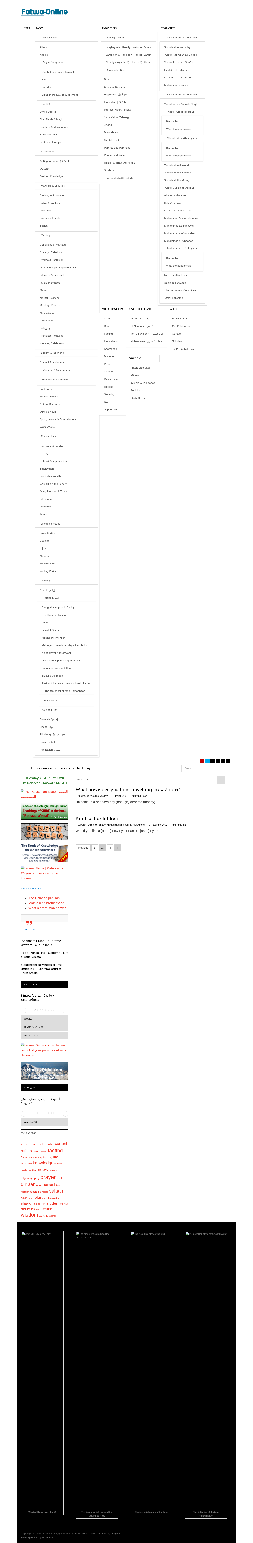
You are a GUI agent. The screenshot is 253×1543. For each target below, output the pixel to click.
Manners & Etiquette (53, 185)
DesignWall (116, 1533)
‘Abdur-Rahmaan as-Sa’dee (180, 54)
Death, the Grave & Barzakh (58, 71)
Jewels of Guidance (140, 309)
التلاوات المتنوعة (30, 1122)
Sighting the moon (52, 675)
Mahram (45, 555)
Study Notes (138, 398)
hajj (40, 1157)
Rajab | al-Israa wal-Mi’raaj (119, 162)
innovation (26, 1163)
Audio (173, 309)
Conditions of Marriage (53, 244)
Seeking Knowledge (51, 176)
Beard (107, 79)
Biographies (168, 28)
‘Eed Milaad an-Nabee (55, 379)
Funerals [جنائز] (49, 719)
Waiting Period (48, 571)
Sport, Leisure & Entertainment (58, 419)
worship (43, 1215)
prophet (60, 1178)
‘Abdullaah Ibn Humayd (178, 172)
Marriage (46, 235)
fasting (55, 1150)
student (52, 1203)
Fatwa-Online (80, 1533)
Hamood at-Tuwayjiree (177, 77)
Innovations (111, 341)
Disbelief (45, 104)
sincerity (41, 1204)
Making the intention (53, 637)
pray (36, 1178)
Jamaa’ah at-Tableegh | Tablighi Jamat (128, 54)
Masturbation (47, 312)
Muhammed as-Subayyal (179, 225)
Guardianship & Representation (58, 267)
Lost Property (48, 388)
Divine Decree (48, 111)
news (43, 1169)
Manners (109, 356)
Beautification (48, 533)
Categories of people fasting (58, 607)
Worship (46, 580)
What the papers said (178, 128)
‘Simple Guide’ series (143, 382)
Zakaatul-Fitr (49, 709)
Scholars (177, 341)
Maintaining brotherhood (46, 903)
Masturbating (111, 132)
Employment (47, 468)
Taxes (43, 514)
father (24, 1157)
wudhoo (52, 1216)
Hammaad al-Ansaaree (178, 210)
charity (41, 1144)
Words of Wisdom (112, 309)
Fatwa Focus (109, 28)
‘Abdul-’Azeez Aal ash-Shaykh (181, 104)
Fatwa (39, 28)
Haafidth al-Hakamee (176, 69)
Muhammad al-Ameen (177, 85)
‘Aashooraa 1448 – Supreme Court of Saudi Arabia (41, 943)
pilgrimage (27, 1178)
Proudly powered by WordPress (37, 1537)
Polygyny (45, 328)
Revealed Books (49, 134)
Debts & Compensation (53, 461)
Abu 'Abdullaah (139, 796)
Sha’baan (109, 170)
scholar (34, 1197)
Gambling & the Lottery (53, 483)
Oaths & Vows (48, 411)
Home (27, 28)
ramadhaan (53, 1185)
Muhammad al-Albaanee (178, 240)
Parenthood (47, 320)
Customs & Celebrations (57, 369)
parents (53, 1170)
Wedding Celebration (52, 343)
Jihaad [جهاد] (47, 726)
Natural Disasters (50, 404)
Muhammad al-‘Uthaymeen (183, 248)
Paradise (47, 87)
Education (45, 210)
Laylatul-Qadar (50, 630)
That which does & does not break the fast (66, 683)
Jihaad (108, 124)
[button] (23, 1010)
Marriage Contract (50, 305)
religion (45, 1192)
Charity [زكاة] (47, 590)
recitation (25, 1192)
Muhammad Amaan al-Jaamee (182, 218)
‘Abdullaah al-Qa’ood (176, 164)
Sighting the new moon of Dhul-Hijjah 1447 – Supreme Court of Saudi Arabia (42, 969)
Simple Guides (31, 984)
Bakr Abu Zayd (173, 202)
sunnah (64, 1204)
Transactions (48, 436)
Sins (106, 401)
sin (35, 1203)
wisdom (29, 1215)
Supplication (111, 409)
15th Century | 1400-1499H (181, 94)
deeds (44, 1151)
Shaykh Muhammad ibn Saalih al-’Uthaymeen (122, 825)
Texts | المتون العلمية (183, 348)
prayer (48, 1177)
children (50, 1144)
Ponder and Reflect (115, 155)
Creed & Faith (49, 37)
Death (107, 326)
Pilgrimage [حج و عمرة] (53, 734)
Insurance (45, 506)
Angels (44, 54)
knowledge (43, 1163)
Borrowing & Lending (52, 445)
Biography (172, 121)
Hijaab (43, 548)
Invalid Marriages (50, 282)
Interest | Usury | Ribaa (117, 109)
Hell (44, 79)
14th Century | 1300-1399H (181, 37)
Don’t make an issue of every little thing (57, 768)
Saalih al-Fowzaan (175, 282)
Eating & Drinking (50, 202)
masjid (24, 1170)
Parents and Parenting (117, 147)
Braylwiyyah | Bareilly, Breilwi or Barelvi (128, 47)
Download (135, 358)
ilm (55, 1157)
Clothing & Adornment (52, 195)
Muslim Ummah (49, 396)
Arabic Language (182, 318)
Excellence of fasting (54, 614)
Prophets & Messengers (54, 126)
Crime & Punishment (52, 362)
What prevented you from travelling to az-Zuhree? (129, 789)
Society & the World (52, 352)
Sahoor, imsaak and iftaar (57, 668)
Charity (44, 453)
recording (35, 1191)
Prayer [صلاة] (47, 742)
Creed (107, 318)
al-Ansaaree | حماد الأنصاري (146, 341)
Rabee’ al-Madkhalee (176, 275)
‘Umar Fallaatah (173, 297)
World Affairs (47, 426)
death (36, 1151)
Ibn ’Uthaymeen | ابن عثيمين (147, 333)
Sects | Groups (115, 37)
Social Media (138, 390)
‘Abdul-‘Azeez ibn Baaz (180, 111)
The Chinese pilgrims (44, 898)
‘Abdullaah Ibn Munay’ (177, 180)
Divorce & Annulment (52, 259)
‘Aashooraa (50, 700)
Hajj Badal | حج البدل (116, 94)
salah (24, 1197)
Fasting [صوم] (51, 597)
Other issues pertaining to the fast (61, 660)
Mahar (43, 290)
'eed (23, 1144)
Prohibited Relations (51, 335)
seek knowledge (50, 1198)
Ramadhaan (111, 379)
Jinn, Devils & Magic (51, 119)
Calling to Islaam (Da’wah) (55, 161)
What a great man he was (47, 908)
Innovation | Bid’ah (115, 102)
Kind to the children (97, 818)
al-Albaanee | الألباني (142, 326)
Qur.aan (44, 168)
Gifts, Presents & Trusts (53, 491)
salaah (56, 1190)
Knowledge (47, 151)
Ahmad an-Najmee (175, 195)
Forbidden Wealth (50, 476)
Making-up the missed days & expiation (65, 645)
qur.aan (28, 1184)
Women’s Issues (50, 523)
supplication (28, 1208)
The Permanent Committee (180, 290)
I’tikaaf (45, 622)
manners (58, 1164)
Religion (109, 386)
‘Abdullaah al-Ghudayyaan (182, 138)
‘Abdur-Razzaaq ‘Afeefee (179, 62)
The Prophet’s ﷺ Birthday (119, 177)
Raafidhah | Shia (115, 69)
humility (47, 1157)
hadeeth (33, 1157)
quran (39, 1185)
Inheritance (46, 499)
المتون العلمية (29, 1087)
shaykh (27, 1203)
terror (38, 1209)
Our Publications (181, 326)
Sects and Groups (50, 142)
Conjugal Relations (51, 252)
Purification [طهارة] (50, 749)
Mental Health (112, 140)
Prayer (108, 363)
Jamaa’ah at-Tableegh (117, 117)
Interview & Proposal (52, 275)
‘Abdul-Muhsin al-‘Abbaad (179, 187)
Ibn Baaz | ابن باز (140, 318)
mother (33, 1170)
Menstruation (47, 563)
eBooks (135, 375)
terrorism (47, 1208)
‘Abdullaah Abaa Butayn (178, 47)
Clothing (44, 540)
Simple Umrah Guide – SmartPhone (37, 997)
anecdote (31, 1144)
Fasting (108, 333)
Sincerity (109, 394)
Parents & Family (50, 218)
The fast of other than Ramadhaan (65, 690)
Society (44, 225)
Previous (83, 847)
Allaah (43, 47)
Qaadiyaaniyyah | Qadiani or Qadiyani (128, 62)
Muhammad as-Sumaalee (179, 233)
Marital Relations (49, 297)
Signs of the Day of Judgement (60, 94)
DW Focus (102, 1533)
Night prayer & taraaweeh (57, 652)
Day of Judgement (53, 62)
